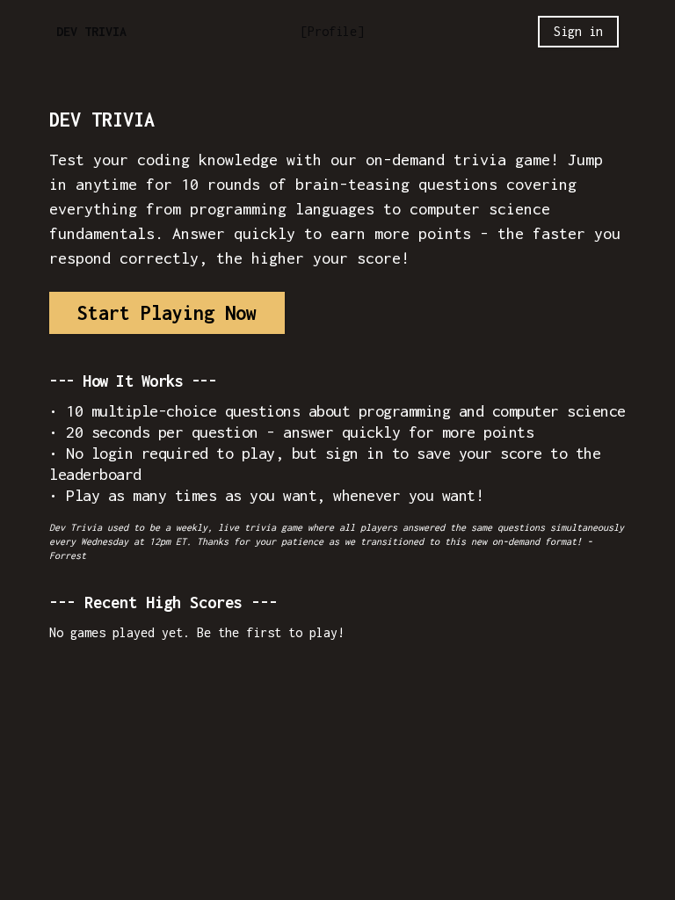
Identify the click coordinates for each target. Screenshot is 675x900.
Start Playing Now (167, 312)
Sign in (578, 31)
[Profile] (332, 31)
